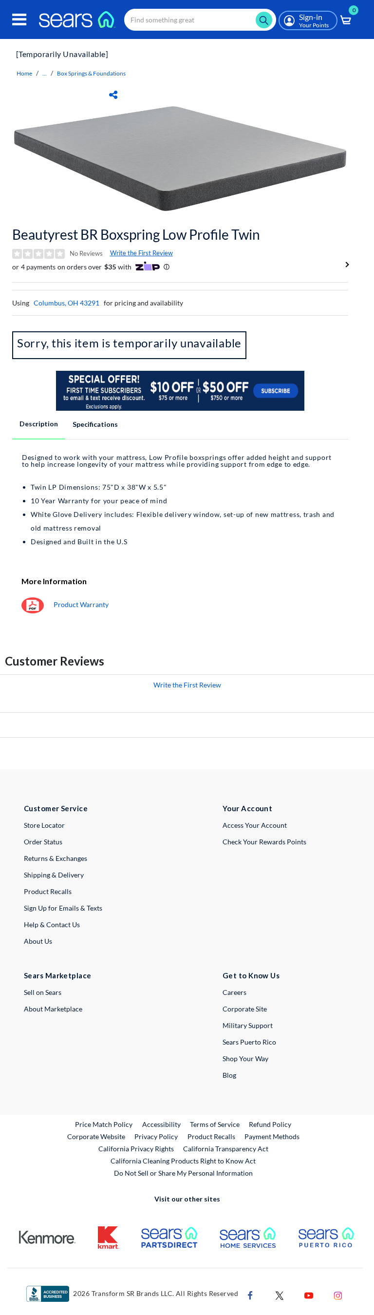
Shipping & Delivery (54, 875)
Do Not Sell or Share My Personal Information (183, 1173)
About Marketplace (53, 1009)
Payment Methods (271, 1136)
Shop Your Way (245, 1058)
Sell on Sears (42, 992)
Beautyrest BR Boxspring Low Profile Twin (136, 234)
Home (24, 73)
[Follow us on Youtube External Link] (308, 1294)
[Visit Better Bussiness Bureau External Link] (47, 1293)
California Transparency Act (225, 1148)
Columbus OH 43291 (66, 303)
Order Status (43, 842)
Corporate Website (96, 1136)
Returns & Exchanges (55, 858)
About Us (38, 941)
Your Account (247, 808)
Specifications (95, 424)
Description (38, 423)
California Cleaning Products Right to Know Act (183, 1161)
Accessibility (161, 1124)
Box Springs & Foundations (91, 73)
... (44, 73)
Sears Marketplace (58, 975)
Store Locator (44, 825)
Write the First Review (141, 253)
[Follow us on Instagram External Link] (338, 1294)
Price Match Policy (103, 1124)
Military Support (248, 1025)
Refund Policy (270, 1124)
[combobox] (200, 20)
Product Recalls (48, 891)
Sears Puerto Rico (249, 1042)
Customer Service (56, 808)
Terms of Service (215, 1124)
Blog (229, 1075)
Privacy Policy (156, 1136)
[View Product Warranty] (32, 604)
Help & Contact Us (52, 924)
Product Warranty (81, 604)
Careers (234, 992)
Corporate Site (245, 1009)
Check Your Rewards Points (264, 842)
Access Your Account (255, 825)
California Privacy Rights (136, 1148)
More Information (54, 581)
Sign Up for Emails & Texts (63, 908)
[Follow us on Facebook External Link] (250, 1294)
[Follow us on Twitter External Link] (279, 1294)
